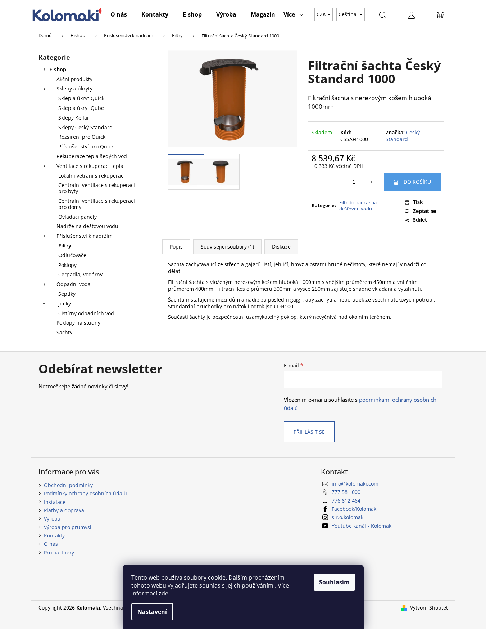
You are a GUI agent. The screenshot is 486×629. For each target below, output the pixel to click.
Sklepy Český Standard (85, 127)
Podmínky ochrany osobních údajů (85, 493)
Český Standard (403, 136)
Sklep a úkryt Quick (81, 98)
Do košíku (417, 181)
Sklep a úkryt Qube (81, 107)
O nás (51, 543)
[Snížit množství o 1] (336, 182)
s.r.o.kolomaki (348, 517)
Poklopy (67, 265)
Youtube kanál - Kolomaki (362, 525)
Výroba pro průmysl (67, 527)
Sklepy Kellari (74, 117)
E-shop (57, 69)
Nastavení (152, 612)
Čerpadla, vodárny (80, 274)
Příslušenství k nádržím (84, 235)
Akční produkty (74, 79)
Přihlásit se (309, 431)
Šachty (64, 332)
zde (163, 593)
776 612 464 (346, 500)
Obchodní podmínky (68, 485)
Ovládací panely (77, 216)
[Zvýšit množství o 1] (371, 182)
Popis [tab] (176, 246)
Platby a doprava (64, 510)
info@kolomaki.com (355, 483)
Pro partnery (59, 552)
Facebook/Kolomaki (355, 508)
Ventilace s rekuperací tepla (89, 165)
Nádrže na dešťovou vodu (87, 226)
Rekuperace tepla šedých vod (91, 156)
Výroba (52, 518)
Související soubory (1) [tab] (227, 246)
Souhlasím (334, 582)
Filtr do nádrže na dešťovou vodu (358, 205)
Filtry (64, 245)
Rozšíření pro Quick (81, 136)
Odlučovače (72, 255)
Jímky (64, 303)
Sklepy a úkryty (74, 88)
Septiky (67, 293)
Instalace (54, 502)
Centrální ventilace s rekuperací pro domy (96, 203)
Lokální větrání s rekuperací (91, 175)
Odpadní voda (73, 284)
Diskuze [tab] (281, 246)
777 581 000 (346, 492)
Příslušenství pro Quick (86, 146)
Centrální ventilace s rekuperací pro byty (96, 188)
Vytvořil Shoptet (429, 607)
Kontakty (54, 535)
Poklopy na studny (78, 322)
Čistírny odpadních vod (86, 313)
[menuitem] (118, 14)
